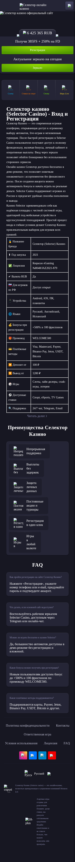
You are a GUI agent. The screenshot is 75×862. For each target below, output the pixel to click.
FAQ (67, 743)
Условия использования (21, 743)
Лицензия (50, 743)
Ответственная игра (37, 734)
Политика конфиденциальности (28, 725)
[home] (38, 5)
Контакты (62, 725)
